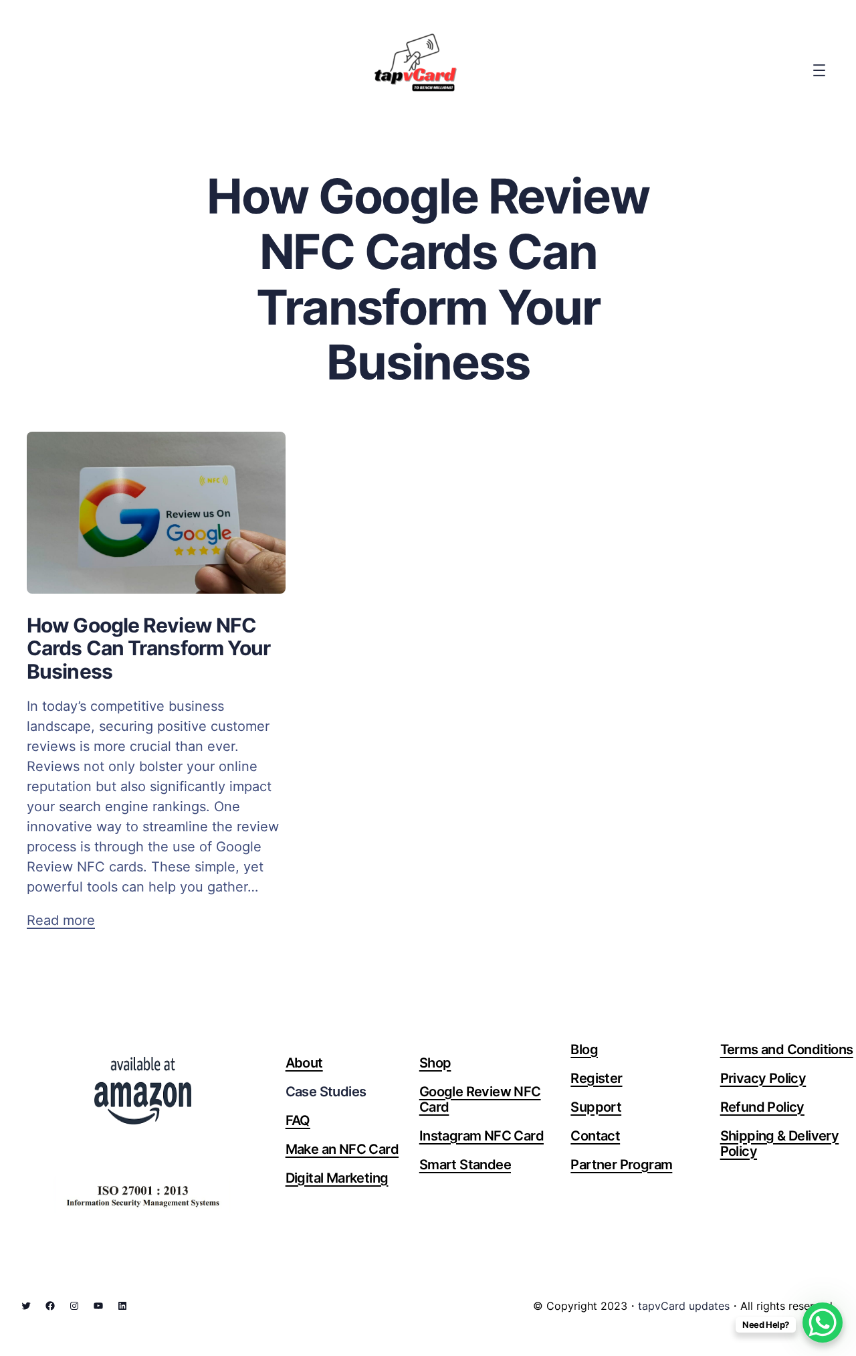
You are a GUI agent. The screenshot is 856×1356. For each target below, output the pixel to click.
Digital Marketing (337, 1178)
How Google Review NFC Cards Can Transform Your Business (148, 648)
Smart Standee (465, 1165)
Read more (61, 921)
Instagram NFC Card (481, 1136)
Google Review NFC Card (480, 1099)
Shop (435, 1063)
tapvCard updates (684, 1305)
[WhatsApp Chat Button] (822, 1322)
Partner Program (621, 1165)
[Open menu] (819, 70)
